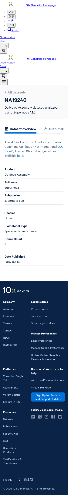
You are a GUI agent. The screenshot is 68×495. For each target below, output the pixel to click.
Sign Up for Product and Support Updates (48, 397)
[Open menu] (4, 82)
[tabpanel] (34, 203)
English (7, 480)
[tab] (20, 129)
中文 (18, 480)
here (20, 155)
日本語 (28, 480)
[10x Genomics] (16, 290)
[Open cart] (3, 51)
